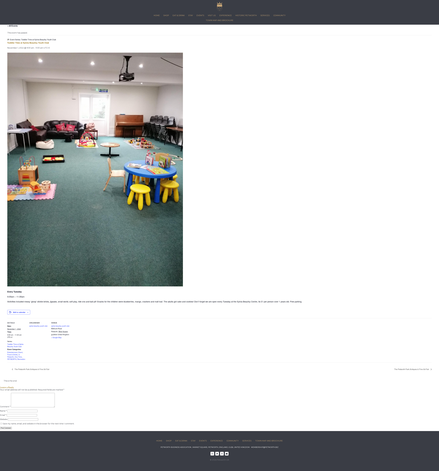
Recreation (21, 359)
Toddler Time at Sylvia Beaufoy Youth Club (15, 345)
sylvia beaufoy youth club (38, 326)
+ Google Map (56, 337)
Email (3, 415)
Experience (225, 15)
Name (3, 411)
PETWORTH (11, 359)
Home (157, 15)
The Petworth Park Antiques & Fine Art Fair (31, 369)
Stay (190, 15)
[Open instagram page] (212, 453)
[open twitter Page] (217, 453)
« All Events (12, 25)
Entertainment (12, 352)
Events (200, 15)
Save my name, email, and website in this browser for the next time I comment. (38, 424)
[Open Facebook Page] (222, 453)
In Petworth (13, 355)
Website (3, 419)
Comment (5, 407)
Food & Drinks (12, 354)
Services (265, 15)
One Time (18, 357)
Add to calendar (19, 312)
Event (20, 352)
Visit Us (212, 15)
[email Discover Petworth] (227, 453)
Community (279, 15)
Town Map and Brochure (219, 20)
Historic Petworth (246, 15)
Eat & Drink (179, 15)
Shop (166, 15)
